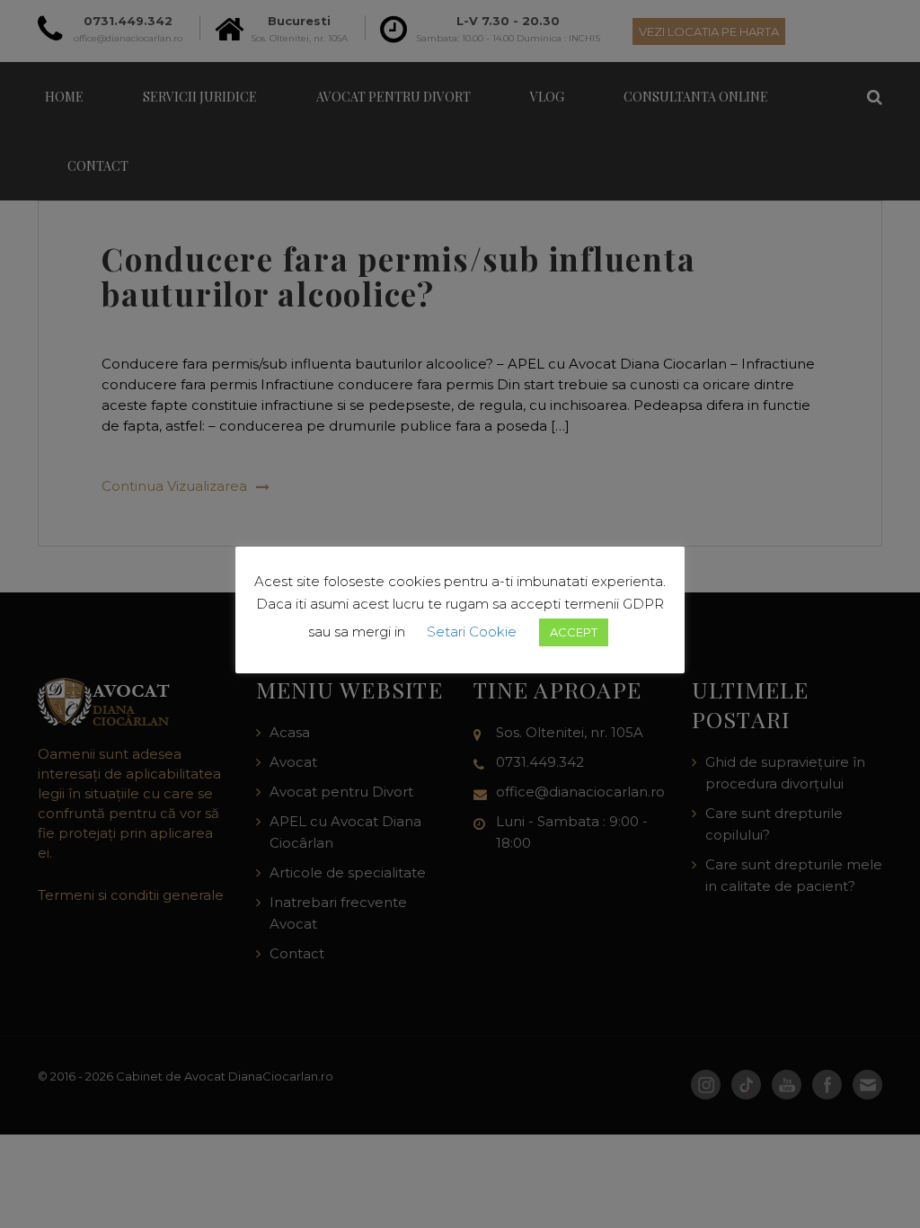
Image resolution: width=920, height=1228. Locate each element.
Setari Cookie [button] (472, 631)
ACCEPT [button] (573, 632)
